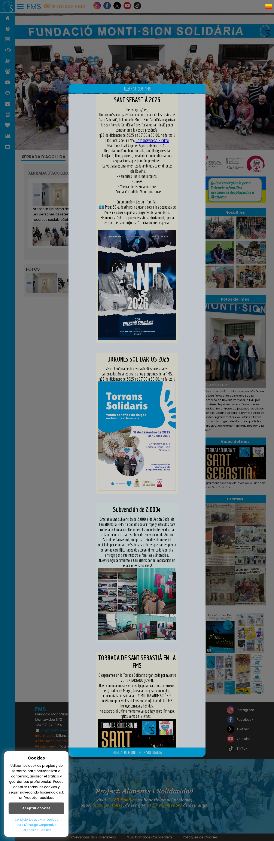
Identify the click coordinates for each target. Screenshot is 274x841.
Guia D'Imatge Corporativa (36, 825)
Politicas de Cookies (36, 830)
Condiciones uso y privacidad (36, 819)
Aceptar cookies (36, 808)
